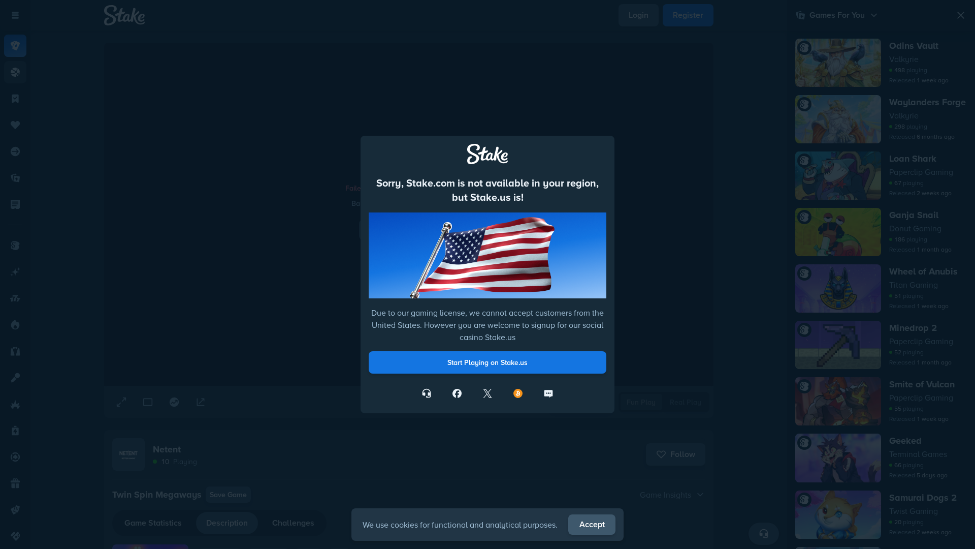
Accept (592, 524)
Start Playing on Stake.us (487, 362)
